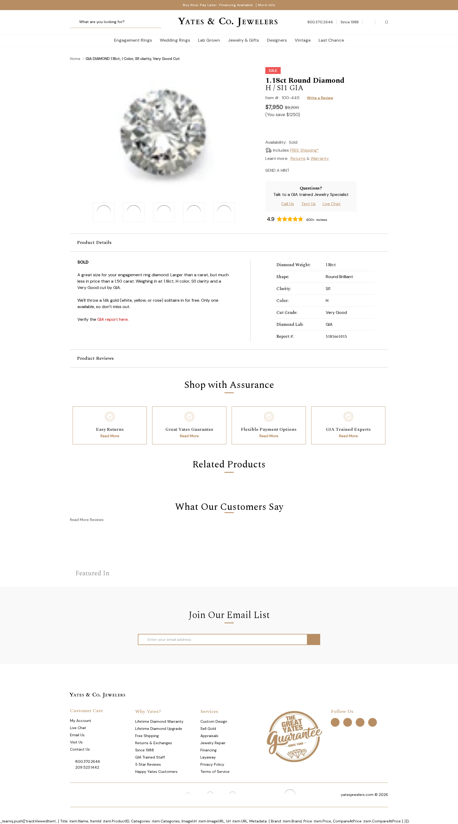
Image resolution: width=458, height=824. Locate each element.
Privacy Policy (212, 764)
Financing (208, 750)
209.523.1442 (87, 767)
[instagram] (360, 722)
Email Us (77, 735)
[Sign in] (368, 22)
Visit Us (76, 742)
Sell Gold (208, 728)
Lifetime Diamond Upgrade (158, 728)
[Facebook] (304, 170)
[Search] (76, 22)
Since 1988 (144, 750)
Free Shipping (147, 735)
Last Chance (331, 40)
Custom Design (213, 721)
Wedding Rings (175, 40)
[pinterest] (347, 722)
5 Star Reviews (148, 764)
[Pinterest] (313, 170)
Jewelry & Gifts (243, 40)
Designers (277, 40)
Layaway (208, 757)
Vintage (303, 40)
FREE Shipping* (304, 150)
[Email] (295, 170)
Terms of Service (215, 771)
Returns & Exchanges (153, 742)
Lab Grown (209, 40)
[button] (229, 243)
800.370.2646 (87, 761)
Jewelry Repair (213, 742)
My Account (80, 720)
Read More (109, 435)
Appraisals (209, 735)
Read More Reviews (87, 519)
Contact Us (80, 749)
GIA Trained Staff (150, 757)
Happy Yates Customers (156, 771)
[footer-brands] (294, 736)
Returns (298, 158)
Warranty (320, 158)
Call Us (287, 204)
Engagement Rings (133, 40)
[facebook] (335, 722)
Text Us (308, 204)
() (386, 22)
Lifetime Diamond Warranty (159, 721)
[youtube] (372, 722)
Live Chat (332, 204)
